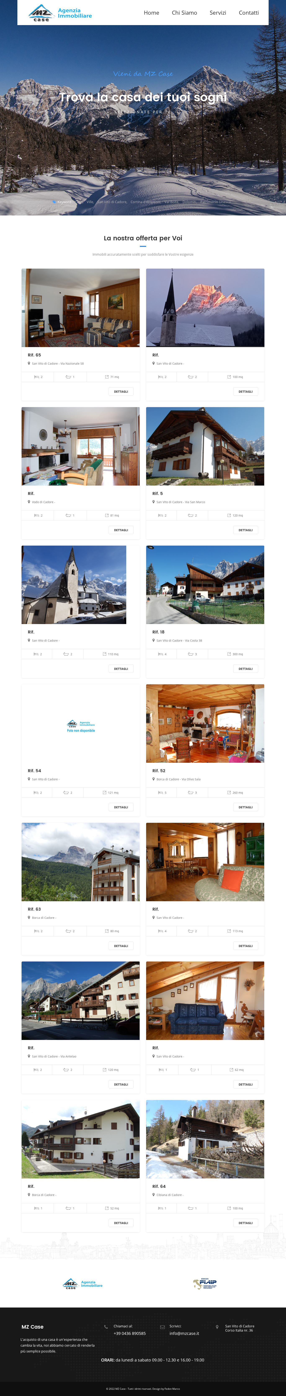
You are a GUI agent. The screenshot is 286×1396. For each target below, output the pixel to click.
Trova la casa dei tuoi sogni (143, 97)
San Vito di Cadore (111, 202)
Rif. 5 (157, 493)
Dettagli (121, 392)
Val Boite (171, 202)
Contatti (249, 12)
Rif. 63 (34, 909)
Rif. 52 (158, 771)
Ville (90, 202)
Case (78, 202)
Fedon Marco (172, 1389)
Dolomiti (189, 202)
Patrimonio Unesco (215, 202)
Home (151, 12)
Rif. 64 (159, 1186)
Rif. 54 (34, 771)
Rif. (155, 355)
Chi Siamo (184, 12)
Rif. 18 (158, 632)
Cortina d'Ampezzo (145, 202)
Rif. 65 (34, 355)
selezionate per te (143, 111)
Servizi (218, 12)
